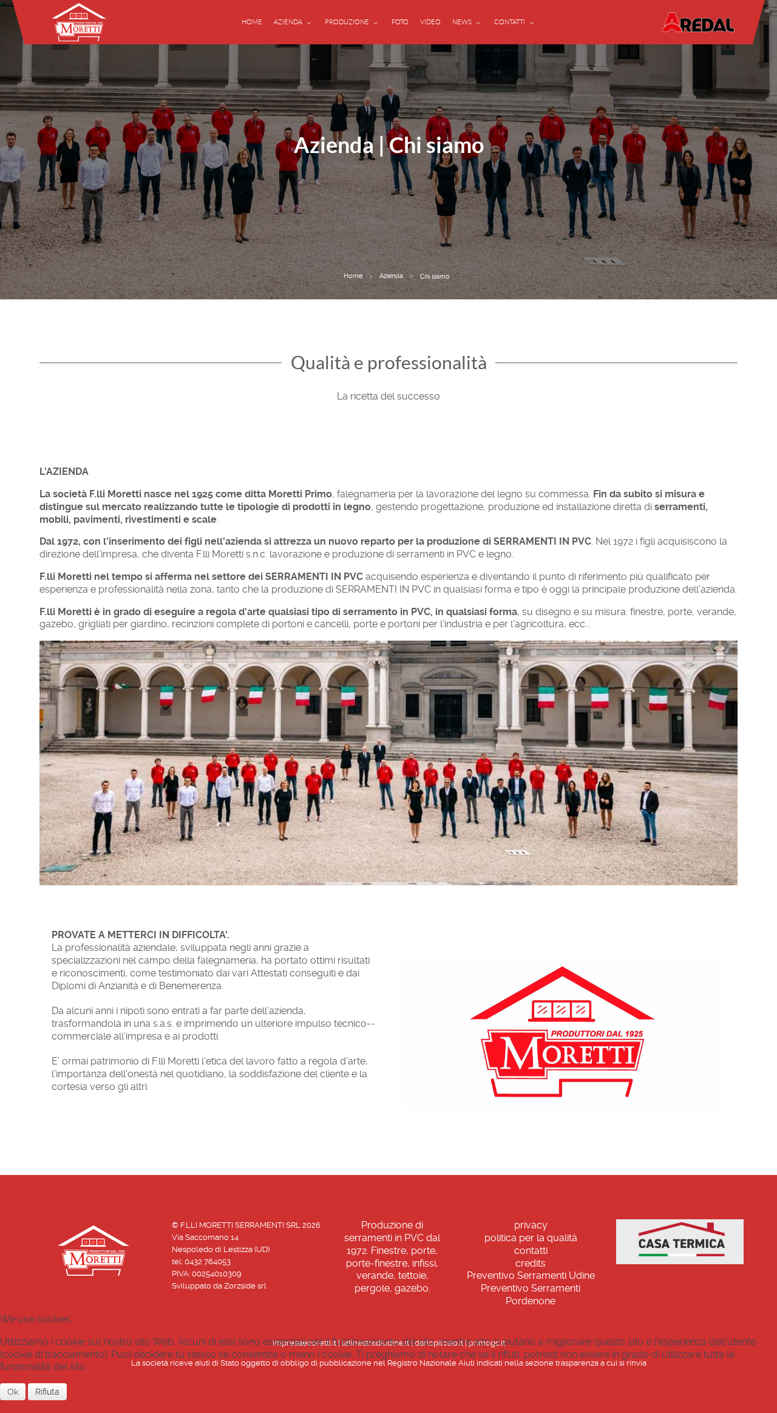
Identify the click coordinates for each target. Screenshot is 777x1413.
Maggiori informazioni (389, 1406)
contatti (531, 1250)
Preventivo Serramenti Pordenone (530, 1294)
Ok (12, 1392)
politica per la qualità (530, 1238)
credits (530, 1263)
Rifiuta (47, 1392)
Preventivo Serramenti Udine (531, 1275)
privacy (531, 1225)
